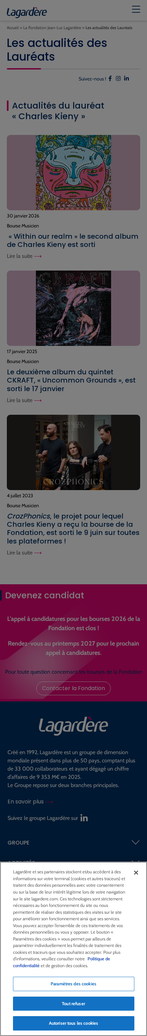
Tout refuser (73, 1003)
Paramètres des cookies (73, 983)
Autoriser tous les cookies (73, 1023)
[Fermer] (136, 872)
